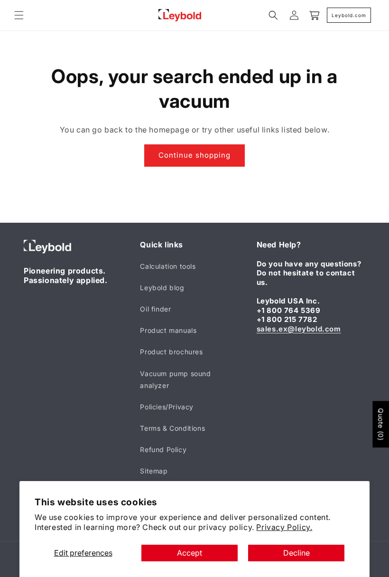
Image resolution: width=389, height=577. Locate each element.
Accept (189, 553)
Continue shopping (194, 155)
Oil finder (155, 309)
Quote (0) (381, 424)
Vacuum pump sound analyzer (175, 379)
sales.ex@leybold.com (299, 328)
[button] (19, 15)
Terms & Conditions (172, 428)
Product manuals (168, 330)
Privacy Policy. (284, 527)
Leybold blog (162, 288)
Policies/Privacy (167, 407)
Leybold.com (349, 15)
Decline (296, 553)
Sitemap (153, 471)
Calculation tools (167, 266)
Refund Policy (163, 449)
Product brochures (171, 352)
